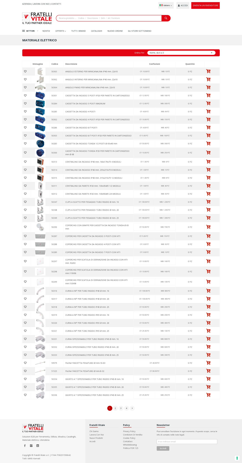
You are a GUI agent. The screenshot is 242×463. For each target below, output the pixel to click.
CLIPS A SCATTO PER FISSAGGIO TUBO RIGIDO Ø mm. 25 (92, 218)
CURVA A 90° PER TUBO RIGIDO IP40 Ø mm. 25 (87, 307)
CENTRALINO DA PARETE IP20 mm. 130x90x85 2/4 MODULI (93, 194)
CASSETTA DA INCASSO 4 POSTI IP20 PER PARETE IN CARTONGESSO (97, 119)
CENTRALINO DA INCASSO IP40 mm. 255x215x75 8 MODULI (93, 170)
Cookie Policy (129, 438)
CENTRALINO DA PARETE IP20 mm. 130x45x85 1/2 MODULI (93, 186)
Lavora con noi (41, 4)
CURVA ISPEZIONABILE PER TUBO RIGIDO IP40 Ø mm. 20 (92, 347)
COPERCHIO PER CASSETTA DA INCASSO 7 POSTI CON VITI (92, 252)
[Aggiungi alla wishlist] (26, 71)
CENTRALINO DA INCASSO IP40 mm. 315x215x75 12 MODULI (93, 178)
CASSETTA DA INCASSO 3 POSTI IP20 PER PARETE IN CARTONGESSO (97, 95)
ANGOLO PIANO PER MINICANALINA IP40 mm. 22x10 (90, 87)
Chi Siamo (94, 431)
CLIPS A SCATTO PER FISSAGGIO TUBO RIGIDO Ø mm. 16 (92, 202)
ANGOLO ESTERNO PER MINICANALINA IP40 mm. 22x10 (91, 71)
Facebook (24, 445)
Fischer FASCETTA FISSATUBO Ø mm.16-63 (85, 363)
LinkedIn (37, 445)
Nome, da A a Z (181, 52)
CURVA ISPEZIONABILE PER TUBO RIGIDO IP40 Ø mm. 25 (92, 355)
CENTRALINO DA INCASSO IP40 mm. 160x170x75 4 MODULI (93, 161)
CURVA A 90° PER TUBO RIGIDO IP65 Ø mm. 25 (87, 331)
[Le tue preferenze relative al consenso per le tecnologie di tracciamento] (237, 458)
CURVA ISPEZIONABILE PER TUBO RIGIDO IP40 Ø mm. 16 (92, 339)
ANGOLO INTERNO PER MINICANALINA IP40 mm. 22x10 (91, 79)
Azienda (26, 4)
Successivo (132, 408)
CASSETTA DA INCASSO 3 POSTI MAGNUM (85, 103)
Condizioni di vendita (132, 434)
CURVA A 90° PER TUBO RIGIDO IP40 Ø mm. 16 (87, 291)
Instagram (31, 445)
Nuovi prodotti (96, 438)
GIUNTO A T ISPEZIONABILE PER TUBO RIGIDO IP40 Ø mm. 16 (94, 379)
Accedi (92, 441)
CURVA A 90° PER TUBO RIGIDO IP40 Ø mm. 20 (87, 299)
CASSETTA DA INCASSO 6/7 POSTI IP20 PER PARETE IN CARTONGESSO (98, 135)
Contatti (56, 4)
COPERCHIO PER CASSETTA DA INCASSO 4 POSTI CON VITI (92, 244)
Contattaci (127, 441)
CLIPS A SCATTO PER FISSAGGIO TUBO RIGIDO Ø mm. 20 (92, 210)
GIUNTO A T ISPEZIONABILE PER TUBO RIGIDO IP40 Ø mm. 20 (94, 387)
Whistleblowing (130, 444)
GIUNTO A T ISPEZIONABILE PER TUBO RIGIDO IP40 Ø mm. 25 (94, 395)
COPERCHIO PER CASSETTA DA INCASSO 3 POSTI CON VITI (92, 236)
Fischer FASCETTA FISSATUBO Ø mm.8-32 (84, 371)
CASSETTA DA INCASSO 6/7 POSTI (81, 127)
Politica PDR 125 (130, 448)
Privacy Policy (129, 431)
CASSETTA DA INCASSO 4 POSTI (80, 111)
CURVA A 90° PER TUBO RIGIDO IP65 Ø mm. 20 (87, 323)
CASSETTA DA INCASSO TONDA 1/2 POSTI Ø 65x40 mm (91, 143)
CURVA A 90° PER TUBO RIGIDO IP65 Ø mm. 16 (87, 315)
